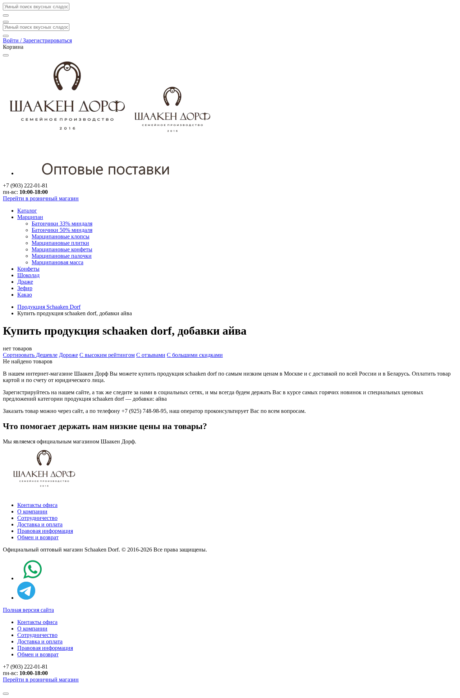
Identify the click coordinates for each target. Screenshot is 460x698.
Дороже (68, 355)
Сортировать (19, 355)
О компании (32, 511)
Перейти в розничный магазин (41, 198)
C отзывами (150, 355)
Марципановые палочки (62, 256)
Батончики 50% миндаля (62, 230)
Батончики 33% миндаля (62, 223)
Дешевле (47, 355)
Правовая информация (45, 531)
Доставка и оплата (40, 524)
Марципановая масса (57, 262)
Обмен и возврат (38, 537)
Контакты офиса (37, 505)
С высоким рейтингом (107, 355)
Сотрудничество (37, 518)
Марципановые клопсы (60, 236)
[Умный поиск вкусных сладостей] (6, 22)
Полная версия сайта (28, 610)
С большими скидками (195, 355)
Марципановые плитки (60, 243)
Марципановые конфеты (62, 249)
